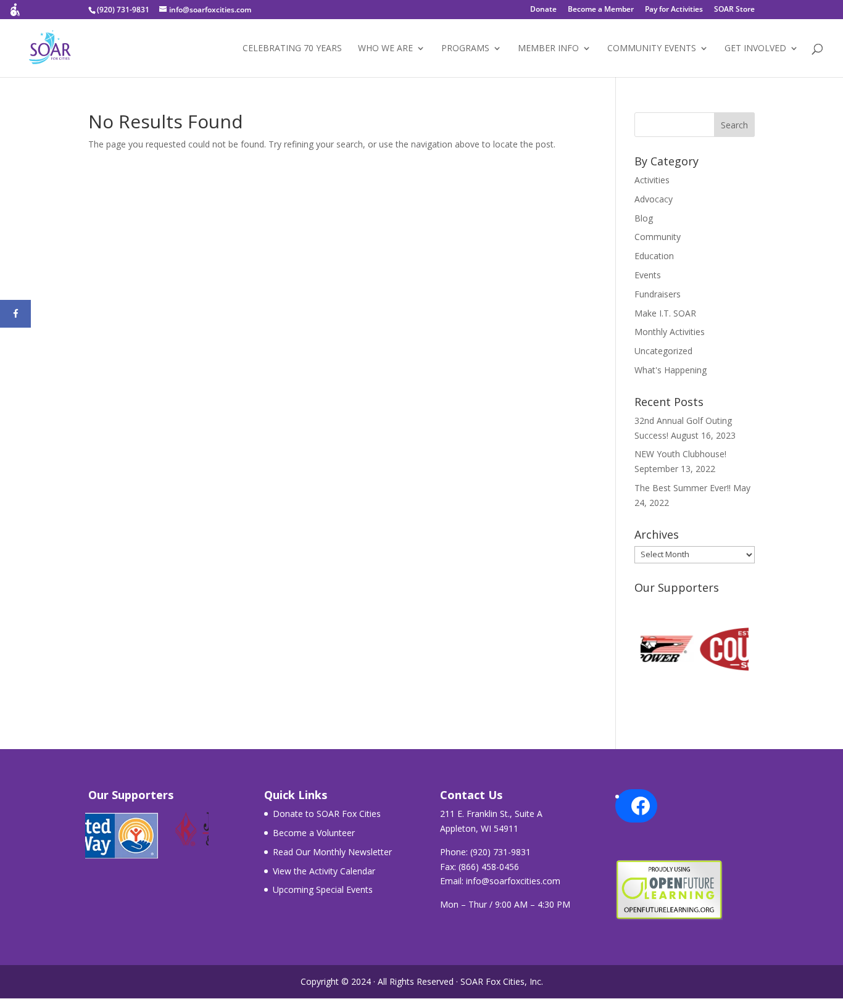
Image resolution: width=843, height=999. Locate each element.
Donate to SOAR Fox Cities (327, 813)
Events (647, 275)
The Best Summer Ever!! (682, 488)
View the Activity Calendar (324, 871)
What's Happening (670, 370)
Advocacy (653, 199)
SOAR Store (734, 10)
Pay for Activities (674, 10)
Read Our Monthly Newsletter (332, 852)
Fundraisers (657, 294)
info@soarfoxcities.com (513, 881)
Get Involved (755, 49)
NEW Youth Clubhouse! (680, 454)
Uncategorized (663, 351)
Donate (543, 10)
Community (657, 236)
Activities (652, 180)
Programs (465, 49)
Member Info (548, 49)
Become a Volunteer (314, 833)
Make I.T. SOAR (665, 313)
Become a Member (601, 10)
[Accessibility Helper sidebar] (15, 15)
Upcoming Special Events (323, 889)
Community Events (651, 49)
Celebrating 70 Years (292, 49)
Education (654, 256)
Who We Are (385, 49)
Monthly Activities (669, 332)
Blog (643, 218)
